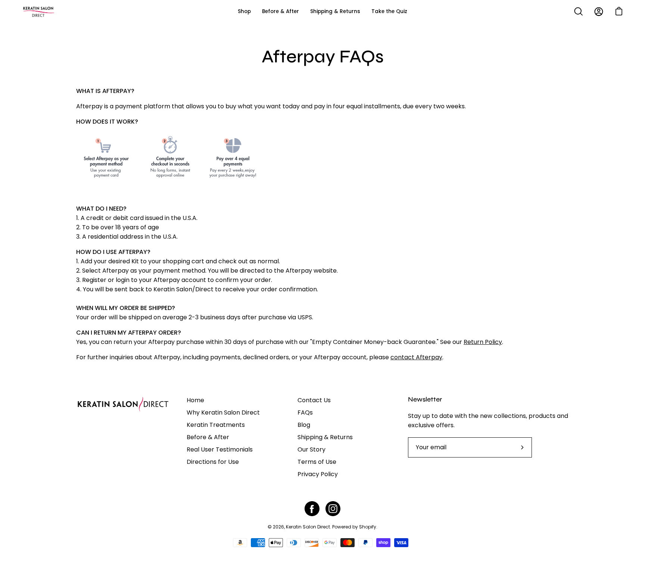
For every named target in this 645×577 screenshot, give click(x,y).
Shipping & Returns (325, 437)
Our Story (311, 449)
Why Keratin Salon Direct (223, 412)
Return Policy (483, 342)
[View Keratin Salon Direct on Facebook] (312, 508)
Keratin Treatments (216, 425)
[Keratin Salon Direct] (56, 12)
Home (195, 400)
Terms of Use (316, 461)
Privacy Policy (317, 474)
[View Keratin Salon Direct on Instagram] (332, 508)
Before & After (208, 437)
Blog (303, 425)
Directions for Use (213, 461)
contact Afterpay (416, 357)
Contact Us (314, 400)
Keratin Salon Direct (308, 527)
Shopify (367, 527)
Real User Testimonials (220, 449)
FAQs (305, 412)
